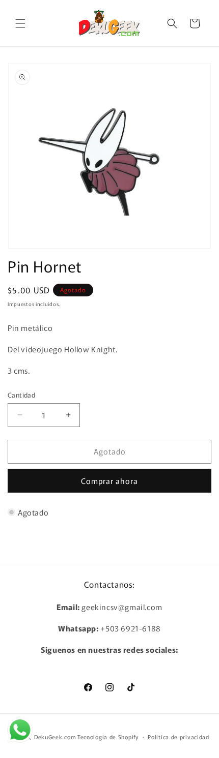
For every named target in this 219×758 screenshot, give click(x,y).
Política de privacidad (178, 737)
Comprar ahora (109, 480)
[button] (20, 23)
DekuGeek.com (55, 736)
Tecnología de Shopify (108, 736)
